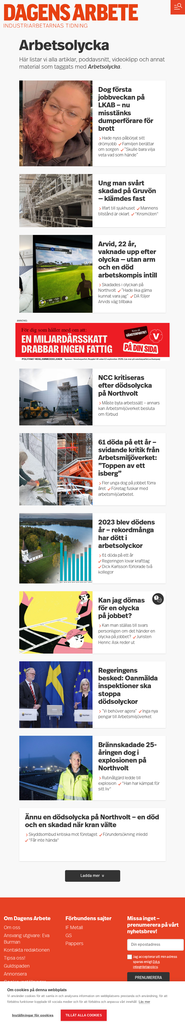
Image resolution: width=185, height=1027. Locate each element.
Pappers (74, 943)
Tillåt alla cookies (84, 1015)
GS (69, 935)
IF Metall (74, 927)
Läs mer (144, 1002)
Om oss (12, 927)
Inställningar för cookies (32, 1015)
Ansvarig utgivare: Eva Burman (26, 939)
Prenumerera (148, 978)
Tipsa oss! (14, 958)
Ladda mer (90, 876)
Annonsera (15, 974)
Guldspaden (17, 966)
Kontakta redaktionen (27, 950)
